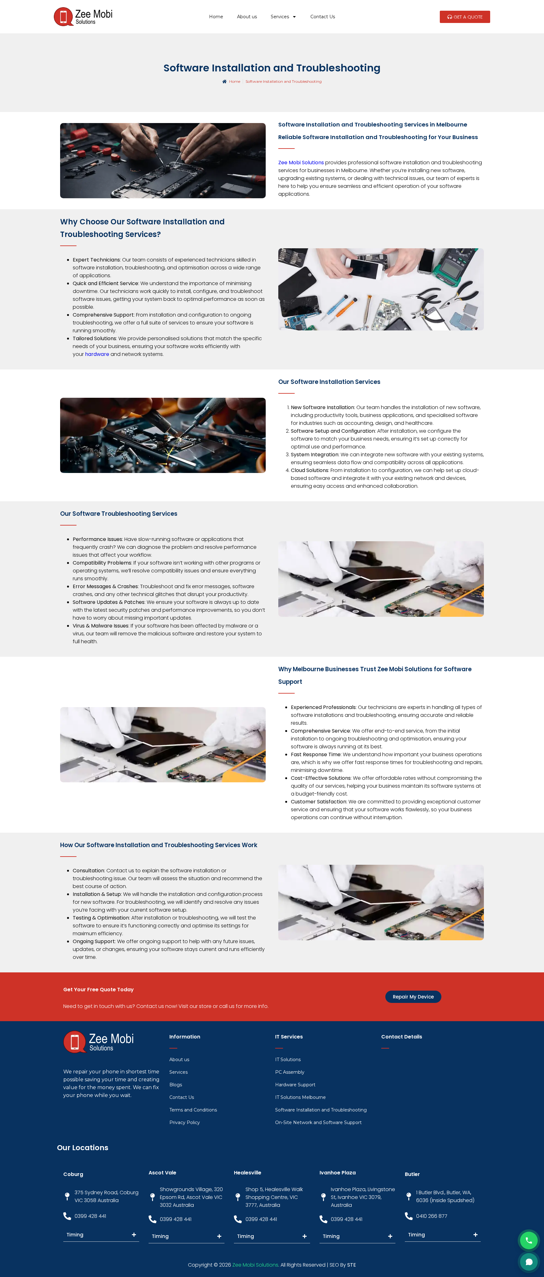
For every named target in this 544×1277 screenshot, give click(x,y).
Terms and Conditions (193, 1110)
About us (247, 17)
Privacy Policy (184, 1122)
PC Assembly (289, 1072)
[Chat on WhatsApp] (529, 1262)
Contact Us (322, 17)
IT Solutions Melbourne (300, 1097)
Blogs (175, 1085)
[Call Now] (529, 1240)
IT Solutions (288, 1059)
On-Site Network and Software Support (318, 1122)
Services (280, 17)
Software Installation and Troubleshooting (321, 1110)
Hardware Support (295, 1085)
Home (216, 17)
